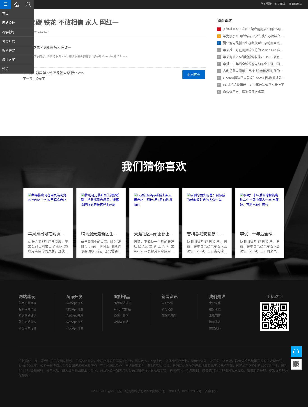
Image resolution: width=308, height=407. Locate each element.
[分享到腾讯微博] (25, 97)
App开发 (74, 297)
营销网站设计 (27, 315)
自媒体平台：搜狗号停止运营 (241, 92)
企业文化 (215, 303)
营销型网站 (121, 322)
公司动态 (280, 4)
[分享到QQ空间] (25, 113)
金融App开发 (74, 315)
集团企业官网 (27, 303)
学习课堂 (266, 4)
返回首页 (193, 74)
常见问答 (215, 315)
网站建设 (27, 297)
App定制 (8, 32)
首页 (5, 13)
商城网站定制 (27, 328)
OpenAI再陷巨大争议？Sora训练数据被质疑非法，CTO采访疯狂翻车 (251, 78)
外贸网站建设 (27, 322)
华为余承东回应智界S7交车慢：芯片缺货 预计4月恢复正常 (251, 36)
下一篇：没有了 (34, 79)
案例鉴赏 (8, 50)
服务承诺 (215, 309)
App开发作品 (122, 309)
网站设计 (8, 23)
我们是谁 (217, 297)
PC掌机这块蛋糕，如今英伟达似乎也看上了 (251, 85)
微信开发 (8, 41)
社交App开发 (74, 328)
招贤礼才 (215, 322)
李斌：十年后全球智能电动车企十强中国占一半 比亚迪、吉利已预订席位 (251, 64)
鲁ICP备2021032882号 (185, 391)
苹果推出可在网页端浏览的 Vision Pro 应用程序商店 (251, 50)
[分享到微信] (25, 108)
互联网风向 (295, 4)
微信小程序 (121, 315)
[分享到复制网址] (25, 119)
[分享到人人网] (25, 103)
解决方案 (8, 59)
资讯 (5, 69)
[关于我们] (28, 4)
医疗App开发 (74, 322)
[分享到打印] (25, 124)
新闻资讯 (169, 297)
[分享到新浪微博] (25, 92)
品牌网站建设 (122, 303)
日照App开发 (85, 361)
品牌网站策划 (27, 309)
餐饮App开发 (74, 309)
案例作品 (122, 297)
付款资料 (215, 328)
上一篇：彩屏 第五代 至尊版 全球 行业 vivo (53, 73)
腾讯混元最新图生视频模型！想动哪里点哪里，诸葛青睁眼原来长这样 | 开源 (251, 43)
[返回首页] (17, 4)
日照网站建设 (62, 361)
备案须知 (211, 391)
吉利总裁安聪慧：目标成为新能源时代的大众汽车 (251, 71)
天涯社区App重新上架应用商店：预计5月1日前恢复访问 (251, 29)
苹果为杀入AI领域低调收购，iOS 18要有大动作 (251, 57)
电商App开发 (74, 303)
